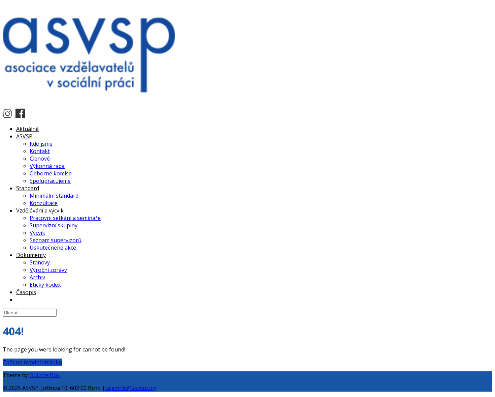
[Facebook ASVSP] (20, 113)
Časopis (26, 292)
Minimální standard (54, 195)
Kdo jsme (41, 143)
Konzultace (44, 203)
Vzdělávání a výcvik (40, 210)
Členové (40, 158)
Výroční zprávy (48, 270)
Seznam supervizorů (55, 240)
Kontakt (40, 151)
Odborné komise (51, 173)
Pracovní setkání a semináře (65, 218)
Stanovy (40, 262)
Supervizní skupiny (53, 225)
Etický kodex (45, 284)
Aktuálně (27, 129)
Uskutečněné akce (53, 247)
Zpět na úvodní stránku (32, 362)
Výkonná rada (47, 166)
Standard (27, 188)
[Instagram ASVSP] (7, 113)
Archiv (37, 277)
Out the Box (44, 375)
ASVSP (24, 136)
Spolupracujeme (50, 181)
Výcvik (37, 232)
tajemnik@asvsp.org (130, 388)
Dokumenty (31, 255)
